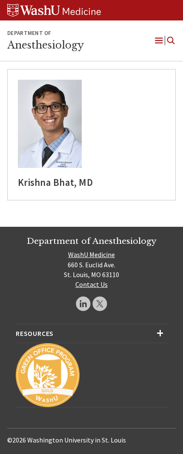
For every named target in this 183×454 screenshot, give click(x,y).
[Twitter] (99, 303)
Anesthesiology (45, 45)
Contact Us (91, 284)
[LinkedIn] (83, 303)
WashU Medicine (91, 254)
